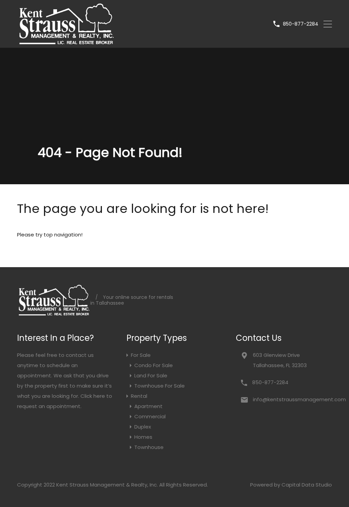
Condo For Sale (153, 365)
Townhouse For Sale (159, 385)
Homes (143, 436)
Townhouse (149, 447)
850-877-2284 (300, 24)
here (99, 396)
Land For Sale (150, 375)
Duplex (142, 426)
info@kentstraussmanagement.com (295, 399)
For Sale (141, 355)
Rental (139, 396)
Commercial (150, 416)
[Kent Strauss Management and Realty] (66, 42)
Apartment (148, 406)
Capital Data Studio (307, 484)
